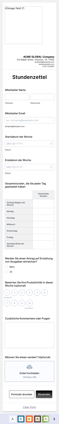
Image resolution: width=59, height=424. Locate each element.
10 (29, 303)
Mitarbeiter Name (15, 90)
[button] (51, 143)
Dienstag (11, 218)
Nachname (35, 103)
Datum (8, 150)
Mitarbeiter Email (15, 113)
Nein (12, 266)
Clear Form (29, 407)
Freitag (10, 237)
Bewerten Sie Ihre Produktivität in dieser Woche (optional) (29, 284)
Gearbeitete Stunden (43, 194)
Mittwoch (11, 224)
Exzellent (29, 308)
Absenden (44, 394)
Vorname (9, 103)
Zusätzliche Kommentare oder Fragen (27, 318)
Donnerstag (12, 231)
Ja (10, 271)
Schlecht (8, 297)
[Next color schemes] (54, 419)
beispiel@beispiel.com (15, 126)
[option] (12, 418)
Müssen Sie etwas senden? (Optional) (27, 357)
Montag (10, 211)
